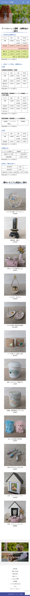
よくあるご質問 (15, 578)
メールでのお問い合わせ (15, 583)
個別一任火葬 (15, 571)
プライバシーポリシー (15, 588)
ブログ (15, 586)
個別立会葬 (15, 573)
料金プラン (15, 576)
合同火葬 (15, 568)
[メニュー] (28, 2)
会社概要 (15, 581)
